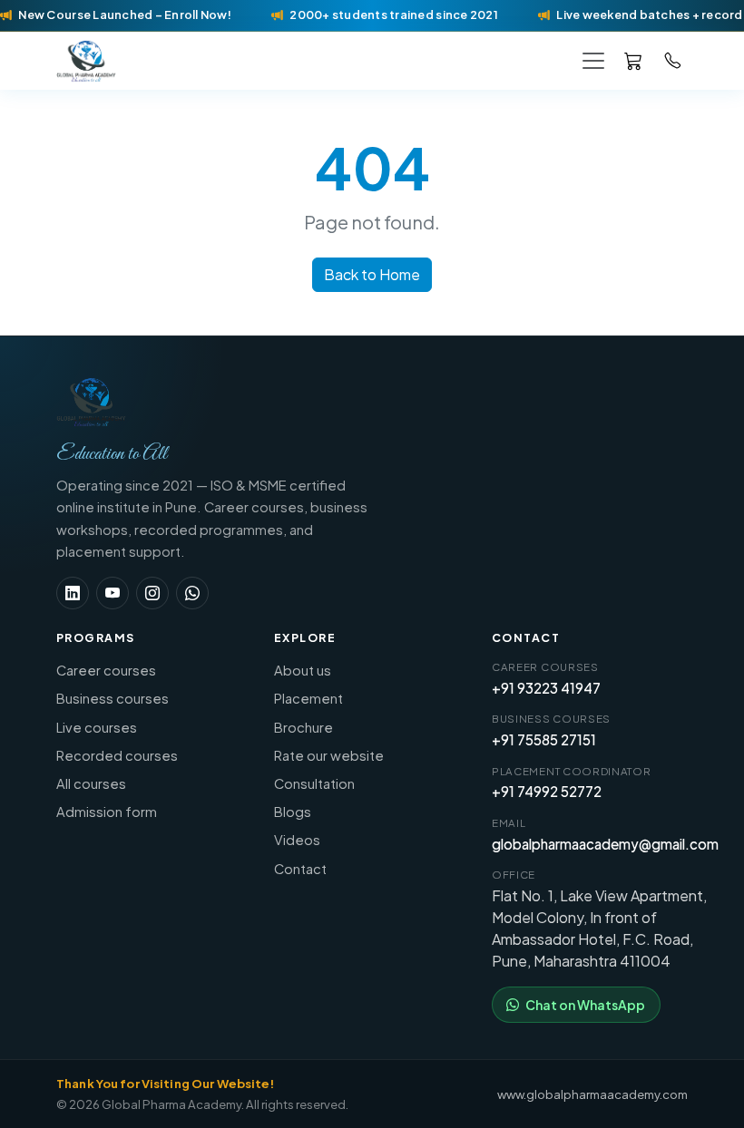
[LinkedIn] (72, 593)
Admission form (106, 811)
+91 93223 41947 (546, 687)
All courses (91, 783)
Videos (297, 839)
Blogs (292, 811)
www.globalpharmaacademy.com (592, 1094)
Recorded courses (117, 755)
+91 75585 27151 (544, 739)
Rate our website (329, 755)
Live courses (96, 727)
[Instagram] (152, 593)
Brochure (303, 727)
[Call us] (673, 59)
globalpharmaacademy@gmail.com (605, 843)
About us (302, 670)
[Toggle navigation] (593, 60)
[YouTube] (112, 593)
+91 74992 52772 (547, 791)
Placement (308, 698)
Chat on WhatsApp (585, 1005)
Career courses (106, 670)
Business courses (112, 698)
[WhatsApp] (192, 593)
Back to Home (372, 274)
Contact (300, 869)
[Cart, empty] (633, 60)
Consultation (314, 783)
